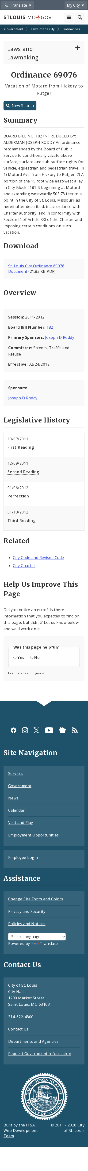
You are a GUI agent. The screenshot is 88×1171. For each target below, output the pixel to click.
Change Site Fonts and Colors (35, 899)
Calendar (16, 810)
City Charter (24, 565)
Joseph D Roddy (59, 337)
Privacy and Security (27, 911)
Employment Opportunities (33, 835)
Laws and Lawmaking (23, 53)
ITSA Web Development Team (21, 1130)
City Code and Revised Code (38, 557)
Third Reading (21, 520)
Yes (20, 657)
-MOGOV (27, 17)
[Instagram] (25, 730)
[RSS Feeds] (75, 730)
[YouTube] (49, 730)
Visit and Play (20, 822)
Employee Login (23, 857)
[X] (36, 730)
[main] (44, 363)
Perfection (18, 496)
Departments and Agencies (33, 1041)
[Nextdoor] (62, 730)
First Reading (21, 447)
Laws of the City (43, 29)
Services (15, 773)
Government (13, 29)
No (37, 657)
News (13, 798)
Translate (49, 943)
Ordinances (71, 29)
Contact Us (18, 1029)
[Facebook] (13, 730)
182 (49, 327)
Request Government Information (39, 1053)
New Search (23, 105)
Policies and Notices (27, 923)
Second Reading (23, 471)
